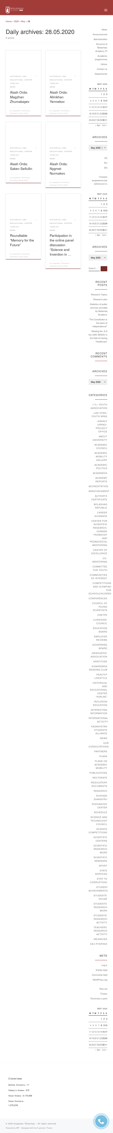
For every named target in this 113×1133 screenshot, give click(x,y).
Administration (100, 39)
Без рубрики (98, 943)
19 (93, 113)
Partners (100, 751)
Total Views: (15, 1096)
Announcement (100, 34)
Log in (104, 965)
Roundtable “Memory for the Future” (22, 240)
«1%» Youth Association (99, 406)
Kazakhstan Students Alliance (99, 730)
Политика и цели (98, 998)
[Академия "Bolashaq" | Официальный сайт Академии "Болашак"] (14, 9)
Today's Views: (17, 1090)
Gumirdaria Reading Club (98, 668)
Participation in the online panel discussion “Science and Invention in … (62, 244)
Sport (103, 865)
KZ (105, 157)
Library (104, 64)
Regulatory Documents (99, 784)
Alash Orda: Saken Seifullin (21, 166)
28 (98, 119)
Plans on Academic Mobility (100, 764)
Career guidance (100, 514)
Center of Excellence (99, 551)
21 (98, 113)
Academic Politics (100, 466)
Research (100, 790)
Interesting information (98, 711)
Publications (98, 772)
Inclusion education (100, 703)
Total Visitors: (16, 1101)
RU (105, 162)
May (23, 21)
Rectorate (100, 777)
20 (95, 113)
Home (9, 21)
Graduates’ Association (99, 654)
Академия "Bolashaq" (21, 111)
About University (100, 438)
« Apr (97, 125)
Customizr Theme (44, 1128)
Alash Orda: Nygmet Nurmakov (59, 168)
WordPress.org (100, 979)
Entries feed (101, 969)
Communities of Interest (98, 576)
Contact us (102, 68)
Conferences (98, 598)
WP (17, 1128)
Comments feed (99, 974)
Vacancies (100, 938)
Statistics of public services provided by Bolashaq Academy (98, 309)
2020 (16, 21)
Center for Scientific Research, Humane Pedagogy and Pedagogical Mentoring (98, 533)
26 (93, 119)
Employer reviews (100, 638)
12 (93, 107)
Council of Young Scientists (99, 607)
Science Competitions (98, 830)
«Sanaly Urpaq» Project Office (101, 426)
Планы (103, 993)
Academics (100, 473)
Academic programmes (101, 57)
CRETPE (102, 614)
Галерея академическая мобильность (99, 180)
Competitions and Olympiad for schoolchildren (100, 588)
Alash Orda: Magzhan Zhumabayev (19, 97)
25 (90, 119)
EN (105, 167)
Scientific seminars (100, 859)
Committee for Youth (100, 568)
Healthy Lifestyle (100, 676)
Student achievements (98, 888)
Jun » (104, 125)
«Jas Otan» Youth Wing (99, 414)
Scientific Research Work (100, 849)
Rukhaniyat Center (99, 805)
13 (95, 107)
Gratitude (100, 661)
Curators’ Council (100, 621)
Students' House (100, 897)
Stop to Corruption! (98, 880)
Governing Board (99, 646)
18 (90, 113)
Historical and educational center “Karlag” (98, 689)
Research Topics (99, 294)
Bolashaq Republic (100, 506)
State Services (101, 872)
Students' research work (100, 907)
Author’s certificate (99, 497)
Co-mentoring (99, 560)
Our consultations (99, 744)
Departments (101, 73)
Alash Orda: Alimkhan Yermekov (59, 97)
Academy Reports (101, 479)
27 (95, 119)
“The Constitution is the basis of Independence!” (98, 323)
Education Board (100, 630)
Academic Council (100, 446)
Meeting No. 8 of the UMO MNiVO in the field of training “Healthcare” (98, 336)
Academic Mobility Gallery (100, 456)
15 (101, 107)
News (104, 29)
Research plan (100, 299)
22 (101, 113)
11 (90, 107)
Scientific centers (100, 839)
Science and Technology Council (98, 820)
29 (101, 119)
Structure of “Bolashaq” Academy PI (101, 47)
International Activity (98, 719)
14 (98, 107)
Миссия (103, 988)
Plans (103, 756)
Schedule (100, 812)
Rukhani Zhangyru (100, 797)
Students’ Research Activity (100, 919)
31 (106, 119)
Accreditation (98, 486)
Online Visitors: (17, 1085)
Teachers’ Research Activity (100, 931)
